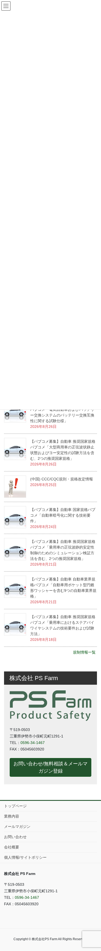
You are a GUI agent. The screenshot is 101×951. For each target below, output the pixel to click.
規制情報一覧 (84, 652)
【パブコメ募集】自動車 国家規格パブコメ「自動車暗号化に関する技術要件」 (62, 515)
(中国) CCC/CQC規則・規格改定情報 (61, 479)
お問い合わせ (15, 837)
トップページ (15, 806)
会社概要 (11, 847)
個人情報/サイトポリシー (25, 857)
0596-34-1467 (32, 742)
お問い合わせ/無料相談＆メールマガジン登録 (50, 767)
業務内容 (11, 816)
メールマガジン (17, 826)
